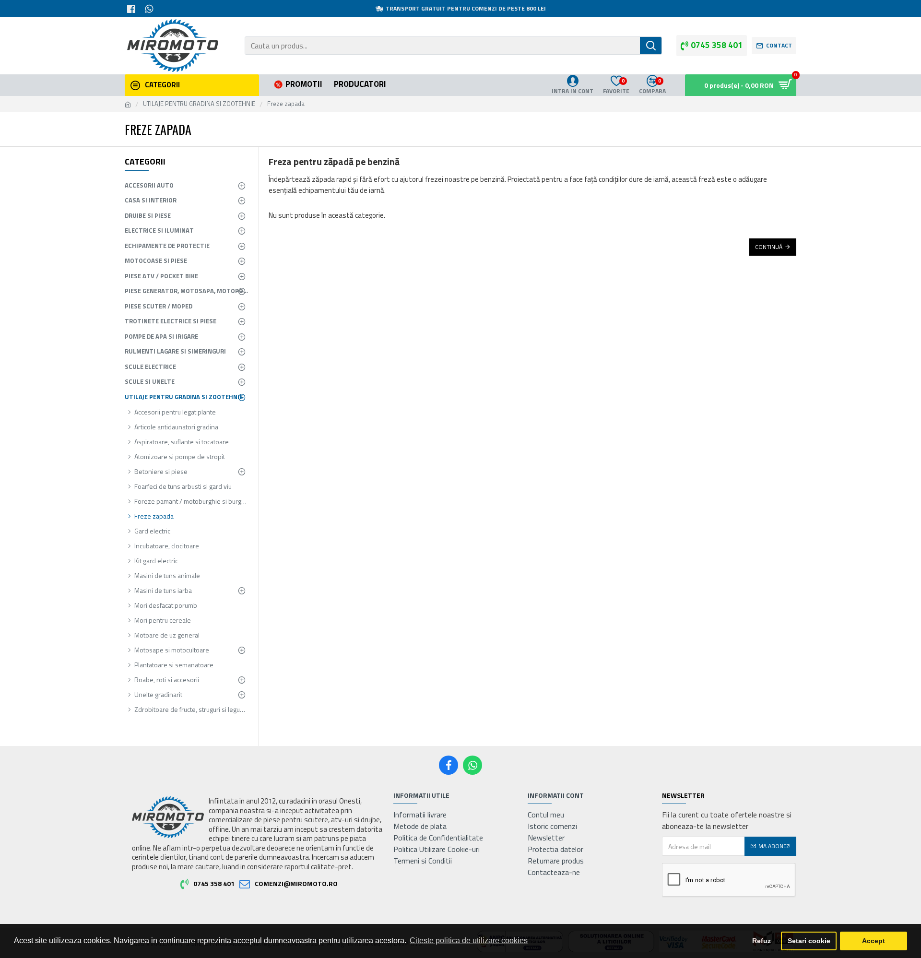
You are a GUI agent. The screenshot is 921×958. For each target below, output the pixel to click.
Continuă (768, 246)
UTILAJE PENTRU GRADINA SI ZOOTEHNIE (199, 103)
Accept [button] (873, 941)
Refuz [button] (761, 941)
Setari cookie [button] (809, 941)
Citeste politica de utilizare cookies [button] (469, 940)
